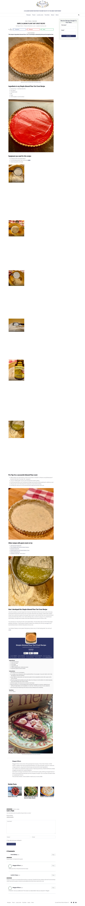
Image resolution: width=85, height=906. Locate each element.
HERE (29, 160)
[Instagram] (74, 902)
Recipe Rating (10, 815)
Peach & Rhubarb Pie (15, 551)
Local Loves (40, 15)
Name (8, 837)
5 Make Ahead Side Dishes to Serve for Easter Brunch (31, 797)
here (47, 623)
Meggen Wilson (20, 25)
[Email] (76, 902)
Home (26, 20)
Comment (9, 821)
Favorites (47, 15)
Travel (33, 15)
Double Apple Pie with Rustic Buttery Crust (19, 550)
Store (57, 15)
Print (27, 653)
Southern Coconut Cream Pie (47, 796)
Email (33, 837)
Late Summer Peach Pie (15, 545)
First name (64, 25)
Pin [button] (31, 653)
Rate (36, 653)
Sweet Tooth (34, 20)
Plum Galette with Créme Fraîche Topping (19, 547)
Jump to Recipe (31, 32)
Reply (53, 854)
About (52, 15)
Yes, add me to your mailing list (14, 840)
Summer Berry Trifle (12, 796)
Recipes (28, 15)
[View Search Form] (79, 15)
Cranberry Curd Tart (14, 553)
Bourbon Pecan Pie (14, 548)
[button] (29, 649)
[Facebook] (71, 902)
